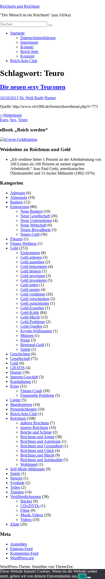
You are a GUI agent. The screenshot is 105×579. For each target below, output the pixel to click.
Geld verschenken (34, 299)
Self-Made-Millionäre (27, 469)
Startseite (17, 33)
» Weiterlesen (11, 115)
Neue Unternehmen (36, 220)
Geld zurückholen (34, 303)
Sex (13, 120)
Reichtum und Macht (37, 455)
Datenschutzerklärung (38, 38)
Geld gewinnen (32, 276)
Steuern (16, 478)
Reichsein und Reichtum (20, 6)
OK (82, 576)
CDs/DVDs (30, 506)
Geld (14, 248)
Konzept (27, 56)
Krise (14, 386)
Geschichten (20, 354)
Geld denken (30, 271)
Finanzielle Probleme (37, 395)
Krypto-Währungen (36, 331)
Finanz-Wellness (23, 243)
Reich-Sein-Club (23, 61)
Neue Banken (31, 211)
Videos (26, 519)
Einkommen (30, 253)
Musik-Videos (31, 515)
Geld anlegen (31, 257)
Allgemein (18, 197)
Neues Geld (30, 234)
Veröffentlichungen (25, 496)
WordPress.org (22, 558)
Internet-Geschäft (24, 377)
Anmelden (18, 544)
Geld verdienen (32, 294)
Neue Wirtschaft (33, 225)
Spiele (25, 349)
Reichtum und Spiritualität (41, 460)
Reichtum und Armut (37, 437)
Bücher (26, 501)
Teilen (15, 487)
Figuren (16, 239)
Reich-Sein (29, 51)
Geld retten (29, 285)
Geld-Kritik (29, 312)
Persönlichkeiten (23, 409)
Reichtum (18, 418)
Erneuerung (19, 207)
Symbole (17, 483)
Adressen (17, 193)
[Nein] (89, 577)
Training (17, 492)
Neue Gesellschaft (35, 216)
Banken (16, 202)
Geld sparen (30, 289)
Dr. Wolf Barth (31, 98)
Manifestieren (21, 404)
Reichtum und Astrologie (40, 441)
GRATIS (17, 368)
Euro (4, 120)
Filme (25, 510)
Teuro (23, 120)
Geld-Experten (32, 308)
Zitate (14, 524)
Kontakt (26, 47)
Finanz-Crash (31, 391)
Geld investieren (33, 280)
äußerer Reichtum (34, 423)
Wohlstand (28, 464)
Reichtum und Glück (37, 450)
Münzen (27, 335)
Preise (25, 340)
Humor (50, 98)
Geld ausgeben (32, 262)
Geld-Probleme (32, 322)
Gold (14, 363)
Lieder (15, 400)
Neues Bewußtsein (35, 230)
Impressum (29, 42)
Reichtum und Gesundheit (41, 446)
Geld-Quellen (31, 326)
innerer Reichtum (34, 427)
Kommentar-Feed (24, 553)
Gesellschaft (20, 358)
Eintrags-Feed (21, 549)
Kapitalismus (20, 381)
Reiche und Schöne (36, 432)
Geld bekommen (33, 266)
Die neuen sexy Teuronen (32, 87)
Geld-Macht (30, 317)
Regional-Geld (32, 345)
